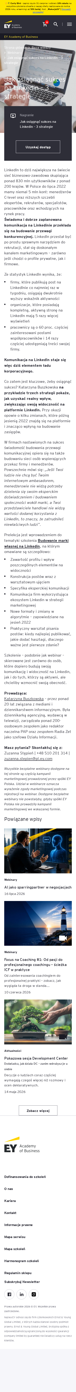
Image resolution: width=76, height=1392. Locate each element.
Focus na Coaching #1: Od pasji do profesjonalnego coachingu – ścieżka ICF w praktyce (35, 964)
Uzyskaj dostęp (38, 146)
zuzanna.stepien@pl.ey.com (28, 758)
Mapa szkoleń (14, 1248)
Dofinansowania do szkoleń (25, 1176)
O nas (8, 1188)
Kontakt (10, 1212)
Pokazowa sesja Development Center (36, 1063)
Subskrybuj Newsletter (22, 1281)
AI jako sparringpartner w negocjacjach (38, 887)
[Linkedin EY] (21, 1294)
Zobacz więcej (38, 1110)
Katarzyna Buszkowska (24, 698)
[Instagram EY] (34, 1294)
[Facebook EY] (9, 1294)
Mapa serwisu (14, 1236)
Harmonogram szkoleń (21, 1260)
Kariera (10, 1200)
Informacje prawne (18, 1224)
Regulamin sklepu (17, 1272)
